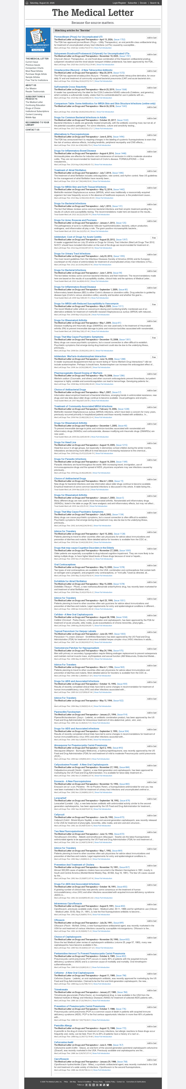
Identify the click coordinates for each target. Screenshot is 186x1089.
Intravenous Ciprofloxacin (68, 903)
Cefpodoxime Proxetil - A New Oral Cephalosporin (81, 764)
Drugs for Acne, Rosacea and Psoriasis (75, 220)
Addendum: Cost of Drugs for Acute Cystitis (78, 237)
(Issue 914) (122, 714)
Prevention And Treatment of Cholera (74, 864)
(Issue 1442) (119, 189)
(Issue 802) (121, 956)
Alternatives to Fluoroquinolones (71, 134)
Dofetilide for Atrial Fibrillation (70, 581)
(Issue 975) (118, 650)
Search (153, 2)
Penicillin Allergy (63, 1025)
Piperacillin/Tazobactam (67, 712)
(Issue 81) (116, 323)
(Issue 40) (122, 426)
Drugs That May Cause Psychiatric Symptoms (78, 336)
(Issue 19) (118, 481)
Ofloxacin (59, 920)
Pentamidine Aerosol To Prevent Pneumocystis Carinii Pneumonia (89, 953)
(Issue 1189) (121, 462)
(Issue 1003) (120, 634)
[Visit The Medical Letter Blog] (104, 1084)
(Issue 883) (124, 784)
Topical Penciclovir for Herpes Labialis (75, 631)
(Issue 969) (119, 667)
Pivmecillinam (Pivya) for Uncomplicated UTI (78, 36)
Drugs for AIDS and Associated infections (76, 728)
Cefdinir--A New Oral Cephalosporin (73, 614)
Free (154, 238)
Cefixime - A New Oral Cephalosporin (74, 972)
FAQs (66, 1081)
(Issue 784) (122, 992)
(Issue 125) (121, 223)
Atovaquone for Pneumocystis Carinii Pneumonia (80, 745)
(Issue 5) (120, 498)
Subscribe (132, 2)
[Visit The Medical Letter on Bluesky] (107, 1084)
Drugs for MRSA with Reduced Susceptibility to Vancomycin (86, 303)
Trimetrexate (61, 989)
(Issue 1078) (119, 567)
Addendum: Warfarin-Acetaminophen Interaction (80, 356)
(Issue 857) (124, 867)
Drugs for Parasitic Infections (70, 459)
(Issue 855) (122, 887)
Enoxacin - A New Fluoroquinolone (72, 781)
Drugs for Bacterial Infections (70, 203)
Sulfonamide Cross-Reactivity (70, 86)
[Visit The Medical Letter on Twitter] (90, 1084)
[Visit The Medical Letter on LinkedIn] (97, 1084)
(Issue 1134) (118, 514)
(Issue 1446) (118, 173)
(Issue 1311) (118, 306)
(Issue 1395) (119, 256)
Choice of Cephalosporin (67, 936)
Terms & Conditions (84, 1081)
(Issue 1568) (121, 89)
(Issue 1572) (119, 73)
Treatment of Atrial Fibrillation (70, 170)
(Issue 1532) (122, 120)
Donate (143, 2)
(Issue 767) (118, 1045)
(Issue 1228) (123, 409)
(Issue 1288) (120, 359)
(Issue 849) (118, 923)
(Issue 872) (119, 834)
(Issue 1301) (125, 339)
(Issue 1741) (125, 56)
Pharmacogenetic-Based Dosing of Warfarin (78, 373)
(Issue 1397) (121, 239)
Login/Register (119, 2)
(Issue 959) (122, 684)
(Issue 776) (121, 1009)
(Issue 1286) (119, 375)
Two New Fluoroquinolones (69, 831)
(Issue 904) (124, 731)
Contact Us (121, 1081)
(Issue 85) (123, 289)
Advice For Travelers (65, 664)
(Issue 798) (121, 975)
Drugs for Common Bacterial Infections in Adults (80, 117)
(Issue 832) (124, 939)
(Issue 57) (116, 392)
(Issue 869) (117, 851)
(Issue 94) (117, 273)
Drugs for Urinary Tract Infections (72, 253)
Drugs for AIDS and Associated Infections (76, 681)
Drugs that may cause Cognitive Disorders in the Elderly (84, 547)
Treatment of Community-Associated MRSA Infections (83, 406)
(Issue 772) (121, 1028)
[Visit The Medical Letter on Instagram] (93, 1084)
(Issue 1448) (120, 153)
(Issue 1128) (119, 534)
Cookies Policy (110, 1081)
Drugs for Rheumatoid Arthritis (70, 320)
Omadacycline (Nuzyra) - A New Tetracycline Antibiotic (83, 70)
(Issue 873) (119, 817)
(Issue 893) (118, 748)
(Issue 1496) (118, 137)
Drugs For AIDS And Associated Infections (77, 884)
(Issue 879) (125, 800)
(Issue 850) (120, 906)
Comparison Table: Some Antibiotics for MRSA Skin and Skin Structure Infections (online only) (104, 103)
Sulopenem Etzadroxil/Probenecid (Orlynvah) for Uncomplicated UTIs (91, 53)
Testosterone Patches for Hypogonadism (76, 648)
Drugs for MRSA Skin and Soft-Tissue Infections (80, 187)
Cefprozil (59, 814)
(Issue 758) (122, 1062)
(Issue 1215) (121, 445)
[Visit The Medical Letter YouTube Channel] (100, 1084)
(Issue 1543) (121, 106)
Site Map (73, 1081)
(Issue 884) (124, 767)
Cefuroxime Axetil (63, 1042)
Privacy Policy (98, 1081)
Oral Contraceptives (65, 564)
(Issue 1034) (121, 617)
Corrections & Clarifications (136, 1081)
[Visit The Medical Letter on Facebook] (86, 1084)
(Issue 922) (118, 700)
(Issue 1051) (119, 600)
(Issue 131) (117, 206)
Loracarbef (60, 798)
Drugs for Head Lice (65, 442)
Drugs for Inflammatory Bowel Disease (75, 150)
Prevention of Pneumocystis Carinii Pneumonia (79, 1006)
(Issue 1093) (125, 550)
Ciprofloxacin (61, 1059)
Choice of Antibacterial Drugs (70, 389)
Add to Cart (152, 37)
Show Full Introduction (103, 48)
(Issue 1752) (119, 39)
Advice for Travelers (65, 531)
